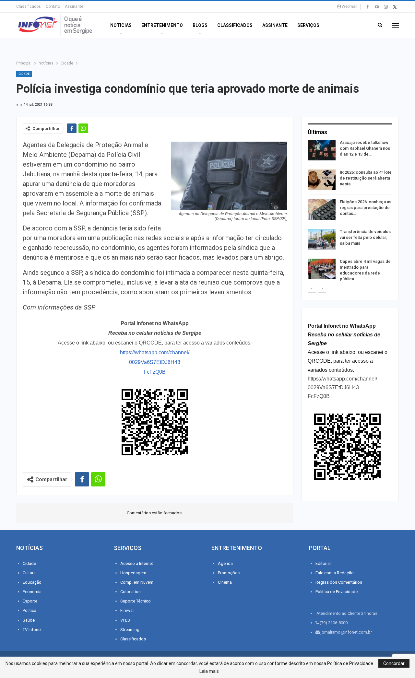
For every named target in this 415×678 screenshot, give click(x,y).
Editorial (323, 563)
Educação (32, 582)
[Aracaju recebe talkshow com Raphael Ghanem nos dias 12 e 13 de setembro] (322, 150)
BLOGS (200, 25)
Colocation (130, 591)
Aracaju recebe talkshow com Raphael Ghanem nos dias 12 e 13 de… (365, 148)
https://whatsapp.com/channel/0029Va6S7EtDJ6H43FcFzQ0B (154, 362)
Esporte (30, 601)
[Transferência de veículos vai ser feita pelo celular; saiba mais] (322, 239)
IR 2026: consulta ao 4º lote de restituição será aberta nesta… (366, 178)
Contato (53, 6)
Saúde (29, 620)
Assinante (74, 6)
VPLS (125, 620)
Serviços (308, 25)
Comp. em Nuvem (136, 582)
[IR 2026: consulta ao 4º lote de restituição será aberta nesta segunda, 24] (322, 180)
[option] (350, 212)
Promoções (229, 572)
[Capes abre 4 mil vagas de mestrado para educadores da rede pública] (322, 269)
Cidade (24, 74)
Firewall (127, 610)
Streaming (129, 629)
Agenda (225, 563)
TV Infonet (32, 629)
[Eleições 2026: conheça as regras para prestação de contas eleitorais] (322, 209)
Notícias (121, 25)
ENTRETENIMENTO (162, 25)
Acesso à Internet (136, 563)
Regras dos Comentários (338, 582)
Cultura (29, 572)
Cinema (225, 582)
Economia (32, 591)
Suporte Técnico (135, 601)
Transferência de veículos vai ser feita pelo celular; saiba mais (365, 237)
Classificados (28, 6)
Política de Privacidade (336, 591)
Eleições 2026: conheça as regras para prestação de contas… (365, 207)
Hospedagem (133, 572)
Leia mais (209, 671)
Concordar (394, 663)
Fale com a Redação (334, 572)
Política (29, 610)
